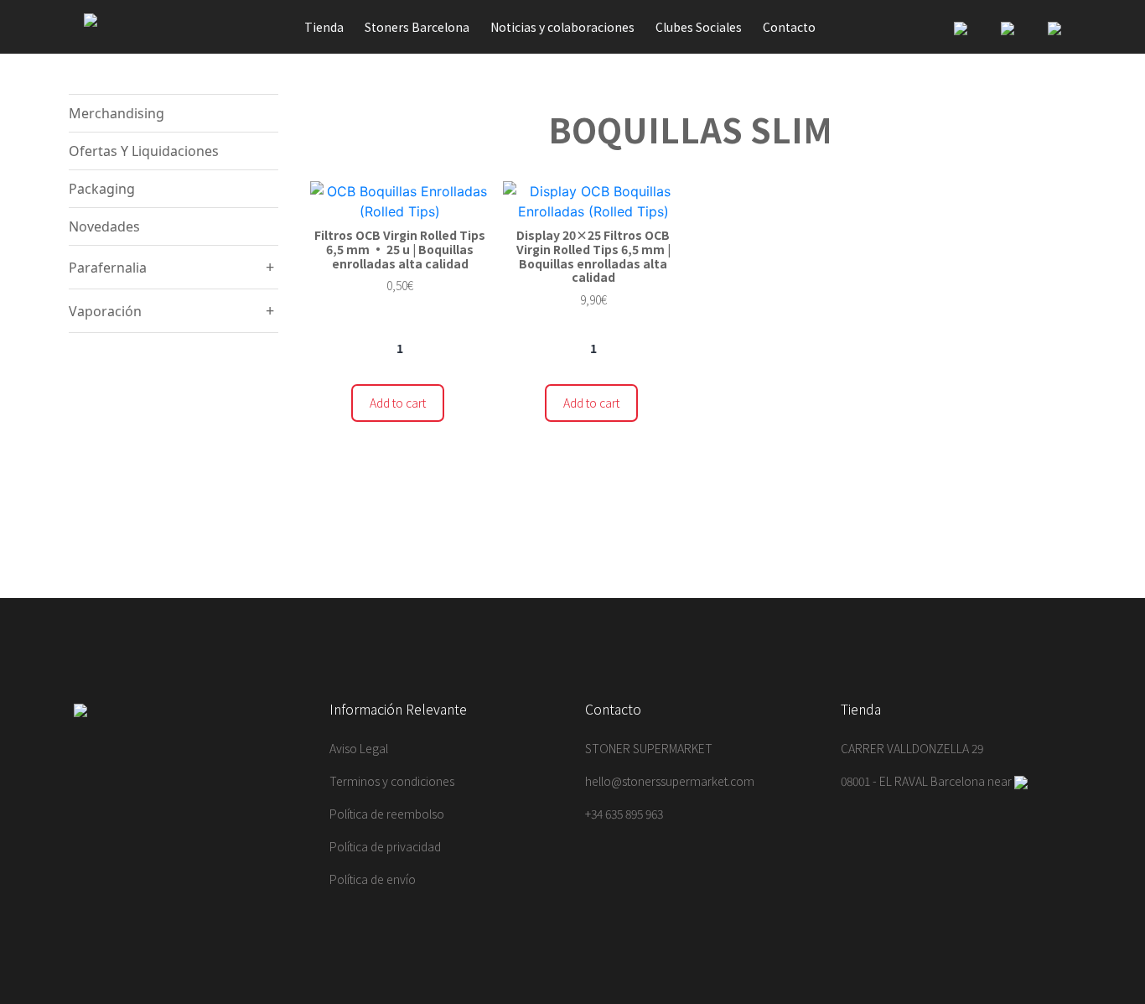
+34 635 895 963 (624, 813)
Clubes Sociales (698, 26)
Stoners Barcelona (417, 26)
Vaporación (105, 311)
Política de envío (372, 879)
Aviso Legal (358, 748)
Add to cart (398, 402)
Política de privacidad (385, 846)
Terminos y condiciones (391, 781)
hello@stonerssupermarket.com (669, 781)
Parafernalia (108, 267)
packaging (102, 188)
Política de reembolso (386, 813)
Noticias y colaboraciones (562, 26)
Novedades (104, 226)
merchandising (116, 113)
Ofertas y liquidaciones (144, 151)
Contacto (789, 26)
